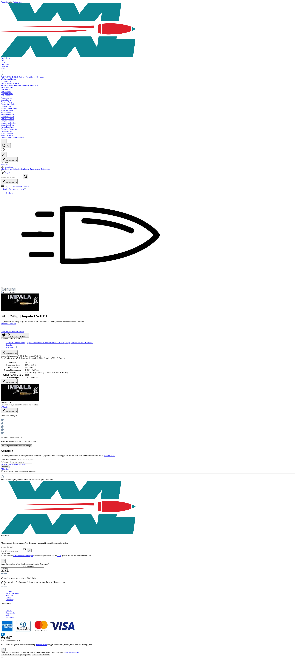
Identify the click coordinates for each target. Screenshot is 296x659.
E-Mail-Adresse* (7, 547)
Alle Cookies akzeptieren (40, 655)
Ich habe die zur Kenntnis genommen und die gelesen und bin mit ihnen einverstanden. (48, 556)
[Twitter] (4, 639)
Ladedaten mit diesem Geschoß (12, 332)
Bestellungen (45, 169)
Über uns (9, 611)
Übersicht (4, 169)
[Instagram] (10, 639)
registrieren (9, 167)
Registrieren (17, 2)
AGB (59, 556)
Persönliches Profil (15, 169)
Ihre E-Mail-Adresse (8, 460)
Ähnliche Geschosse (8, 324)
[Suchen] (6, 145)
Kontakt (8, 598)
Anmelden (5, 2)
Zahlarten (9, 591)
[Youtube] (7, 639)
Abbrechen (5, 469)
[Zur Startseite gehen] (148, 30)
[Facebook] (2, 639)
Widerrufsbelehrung (13, 593)
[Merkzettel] (3, 151)
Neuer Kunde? (109, 456)
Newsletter (9, 600)
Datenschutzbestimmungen (23, 556)
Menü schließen (11, 160)
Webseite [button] (4, 407)
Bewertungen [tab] (11, 347)
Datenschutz (10, 613)
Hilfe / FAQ (10, 595)
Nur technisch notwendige (10, 655)
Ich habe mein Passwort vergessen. (13, 464)
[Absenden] (29, 550)
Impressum (10, 617)
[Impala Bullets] (20, 310)
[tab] (49, 343)
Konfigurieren (25, 655)
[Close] (2, 657)
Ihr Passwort (6, 462)
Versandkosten (41, 645)
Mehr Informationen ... (72, 652)
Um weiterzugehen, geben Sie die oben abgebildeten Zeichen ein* (25, 564)
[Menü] (3, 141)
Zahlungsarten (35, 169)
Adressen (26, 169)
